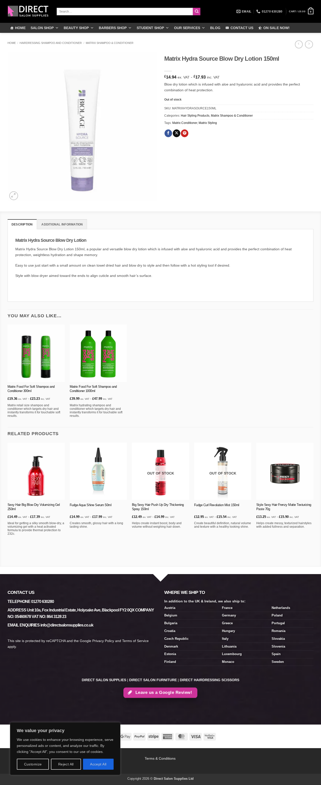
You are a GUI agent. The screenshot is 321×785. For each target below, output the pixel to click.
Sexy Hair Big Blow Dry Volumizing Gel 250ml (34, 507)
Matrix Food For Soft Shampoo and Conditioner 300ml (31, 389)
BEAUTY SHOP (76, 28)
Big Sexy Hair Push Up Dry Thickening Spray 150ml (158, 507)
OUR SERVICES (187, 28)
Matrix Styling (208, 122)
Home (12, 42)
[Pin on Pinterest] (184, 133)
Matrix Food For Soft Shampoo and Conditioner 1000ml (93, 389)
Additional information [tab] (62, 224)
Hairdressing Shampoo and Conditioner (51, 42)
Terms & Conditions (161, 758)
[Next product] (299, 44)
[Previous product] (309, 44)
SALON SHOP (42, 28)
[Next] (313, 504)
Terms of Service (135, 641)
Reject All (66, 764)
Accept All (98, 764)
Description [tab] (22, 224)
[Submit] (197, 12)
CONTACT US (241, 28)
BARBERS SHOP (113, 28)
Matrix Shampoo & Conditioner (109, 42)
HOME (20, 28)
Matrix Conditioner (184, 122)
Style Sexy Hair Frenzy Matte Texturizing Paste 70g (283, 507)
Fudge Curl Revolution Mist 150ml (216, 505)
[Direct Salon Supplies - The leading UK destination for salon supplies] (28, 11)
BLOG (215, 28)
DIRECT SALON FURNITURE (153, 680)
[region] (65, 748)
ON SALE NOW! (276, 28)
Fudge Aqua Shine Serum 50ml (91, 505)
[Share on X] (176, 133)
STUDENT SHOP (150, 28)
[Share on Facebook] (168, 133)
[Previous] (8, 504)
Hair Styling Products (195, 115)
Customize (33, 764)
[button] (301, 11)
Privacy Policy (103, 641)
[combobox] (125, 11)
